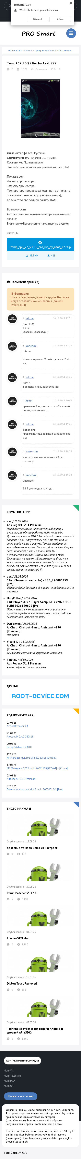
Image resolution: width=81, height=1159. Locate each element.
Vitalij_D (12, 642)
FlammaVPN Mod (18, 938)
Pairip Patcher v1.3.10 (22, 893)
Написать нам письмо (20, 1096)
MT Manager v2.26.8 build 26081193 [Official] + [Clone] (37, 768)
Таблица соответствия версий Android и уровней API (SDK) (35, 1030)
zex (9, 521)
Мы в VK (8, 1070)
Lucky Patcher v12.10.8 (19, 747)
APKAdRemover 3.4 (17, 726)
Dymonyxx (14, 624)
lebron (30, 318)
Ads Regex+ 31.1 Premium (21, 779)
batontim (32, 451)
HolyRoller (14, 598)
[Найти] (10, 6)
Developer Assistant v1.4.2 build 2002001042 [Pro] (35, 789)
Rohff (29, 400)
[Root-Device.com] (40, 696)
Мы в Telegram (12, 1075)
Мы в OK (9, 1086)
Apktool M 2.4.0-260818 (20, 736)
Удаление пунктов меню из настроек (32, 848)
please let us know (17, 1141)
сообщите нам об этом (49, 1124)
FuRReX (12, 660)
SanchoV (31, 346)
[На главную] (38, 33)
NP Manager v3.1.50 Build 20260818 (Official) (31, 757)
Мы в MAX (9, 1080)
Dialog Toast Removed (22, 983)
